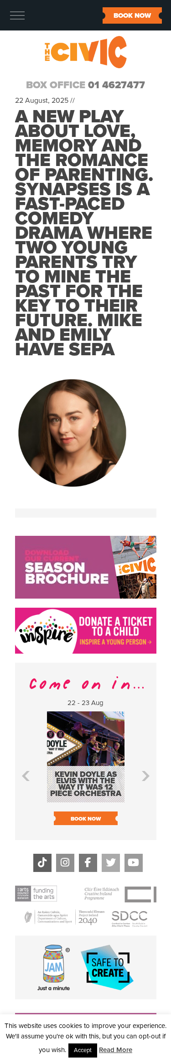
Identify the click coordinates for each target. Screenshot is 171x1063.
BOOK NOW (132, 15)
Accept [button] (83, 1050)
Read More (115, 1050)
